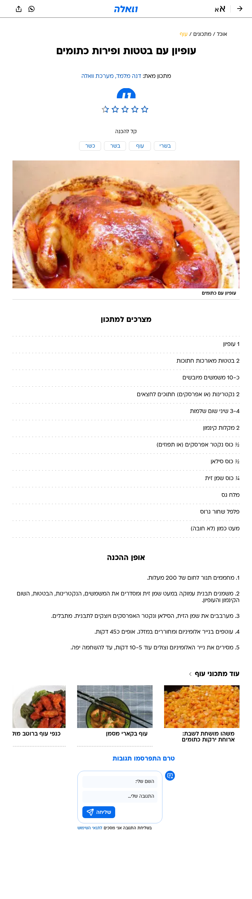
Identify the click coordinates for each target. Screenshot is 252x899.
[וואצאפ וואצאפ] (31, 9)
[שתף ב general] (18, 8)
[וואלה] (126, 9)
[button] (220, 9)
